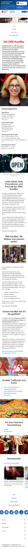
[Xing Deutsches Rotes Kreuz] (11, 512)
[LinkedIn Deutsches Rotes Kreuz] (6, 512)
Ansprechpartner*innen (16, 544)
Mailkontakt (4, 119)
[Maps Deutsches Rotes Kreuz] (21, 512)
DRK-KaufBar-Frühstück (10, 393)
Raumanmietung (8, 431)
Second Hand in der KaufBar (11, 463)
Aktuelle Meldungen (6, 544)
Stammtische (7, 395)
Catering (6, 429)
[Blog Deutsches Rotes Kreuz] (16, 512)
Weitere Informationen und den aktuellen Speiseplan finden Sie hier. (12, 352)
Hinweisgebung (5, 546)
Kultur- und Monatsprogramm (11, 387)
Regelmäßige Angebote (10, 389)
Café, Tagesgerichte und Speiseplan (13, 391)
